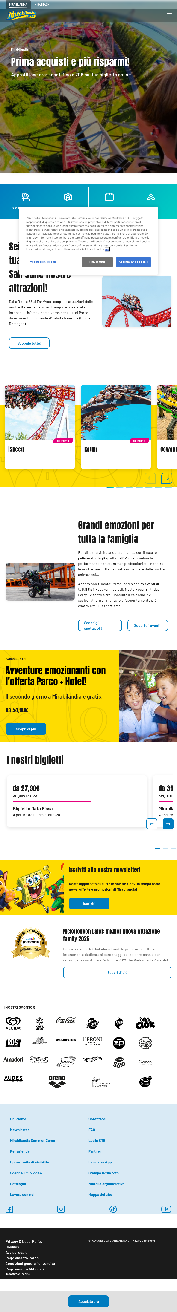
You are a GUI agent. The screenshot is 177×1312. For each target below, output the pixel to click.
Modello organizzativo (106, 1183)
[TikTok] (113, 1209)
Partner (94, 1151)
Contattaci (97, 1118)
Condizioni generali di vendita (30, 1263)
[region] (88, 241)
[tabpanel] (40, 427)
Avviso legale (16, 1252)
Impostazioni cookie (18, 1273)
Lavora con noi (22, 1194)
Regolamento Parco (22, 1258)
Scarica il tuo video (26, 1173)
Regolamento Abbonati (25, 1269)
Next (168, 823)
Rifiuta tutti (97, 261)
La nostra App (100, 1162)
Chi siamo (18, 1118)
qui (107, 249)
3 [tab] (173, 850)
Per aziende (20, 1151)
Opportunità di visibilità (29, 1162)
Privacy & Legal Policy (24, 1241)
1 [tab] (157, 850)
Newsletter (19, 1129)
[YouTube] (166, 1209)
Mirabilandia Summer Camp (32, 1140)
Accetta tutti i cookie (133, 261)
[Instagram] (9, 1209)
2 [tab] (165, 850)
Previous (151, 823)
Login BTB (97, 1140)
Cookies (12, 1247)
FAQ (91, 1129)
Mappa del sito (100, 1194)
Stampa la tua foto (103, 1173)
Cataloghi (18, 1183)
